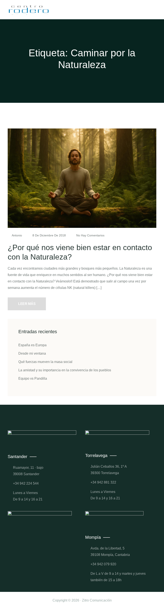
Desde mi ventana (32, 353)
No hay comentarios (89, 235)
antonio (17, 235)
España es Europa (32, 345)
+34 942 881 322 (103, 482)
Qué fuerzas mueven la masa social (45, 362)
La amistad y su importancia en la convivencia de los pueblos (64, 370)
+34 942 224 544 (26, 483)
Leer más (26, 304)
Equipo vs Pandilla (32, 378)
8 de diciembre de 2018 (49, 235)
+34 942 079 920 (103, 564)
